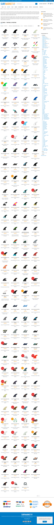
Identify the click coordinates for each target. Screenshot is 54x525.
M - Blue (43, 91)
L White (43, 82)
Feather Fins (44, 41)
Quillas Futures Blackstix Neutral (25, 207)
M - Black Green (44, 89)
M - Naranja (44, 97)
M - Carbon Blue (44, 93)
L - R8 (43, 75)
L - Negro (43, 72)
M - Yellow (43, 108)
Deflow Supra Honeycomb (15, 436)
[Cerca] (36, 4)
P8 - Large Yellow (44, 116)
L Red (43, 80)
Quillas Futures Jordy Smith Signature (5, 296)
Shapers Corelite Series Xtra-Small (5, 475)
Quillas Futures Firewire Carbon (35, 270)
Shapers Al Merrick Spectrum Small (25, 462)
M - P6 (43, 100)
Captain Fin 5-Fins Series (35, 423)
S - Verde (43, 143)
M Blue (43, 110)
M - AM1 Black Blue (45, 85)
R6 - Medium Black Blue (45, 118)
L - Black (43, 58)
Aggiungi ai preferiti (18, 0)
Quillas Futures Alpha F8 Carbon (15, 153)
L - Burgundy (44, 66)
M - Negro (43, 98)
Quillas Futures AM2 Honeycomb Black (5, 207)
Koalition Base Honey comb (35, 102)
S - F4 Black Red (44, 132)
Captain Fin (44, 37)
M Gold (43, 111)
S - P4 (43, 134)
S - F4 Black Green (45, 131)
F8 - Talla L (44, 53)
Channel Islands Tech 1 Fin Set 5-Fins (25, 322)
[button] (48, 3)
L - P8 (43, 73)
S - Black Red (44, 127)
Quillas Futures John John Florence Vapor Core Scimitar (25, 232)
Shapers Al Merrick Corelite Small (15, 449)
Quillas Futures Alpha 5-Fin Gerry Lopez (5, 168)
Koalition (43, 44)
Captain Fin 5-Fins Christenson (25, 423)
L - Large (43, 70)
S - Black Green (44, 123)
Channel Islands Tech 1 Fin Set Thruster (15, 322)
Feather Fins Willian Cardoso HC (25, 102)
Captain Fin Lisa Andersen (25, 411)
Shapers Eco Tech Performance (35, 436)
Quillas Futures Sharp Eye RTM (5, 244)
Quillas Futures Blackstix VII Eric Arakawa (5, 258)
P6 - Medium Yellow (45, 115)
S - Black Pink (44, 125)
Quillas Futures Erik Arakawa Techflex (25, 270)
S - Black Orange (44, 124)
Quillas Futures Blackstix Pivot (35, 207)
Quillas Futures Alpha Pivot (25, 153)
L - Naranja (44, 71)
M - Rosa (43, 104)
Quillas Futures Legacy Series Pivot (25, 181)
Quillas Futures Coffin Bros (35, 257)
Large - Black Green (45, 83)
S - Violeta (43, 144)
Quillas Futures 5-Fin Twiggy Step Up (25, 309)
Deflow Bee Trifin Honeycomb (5, 436)
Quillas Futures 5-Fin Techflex (15, 360)
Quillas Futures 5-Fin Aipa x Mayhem (35, 335)
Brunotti (43, 36)
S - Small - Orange (45, 140)
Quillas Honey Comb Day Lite (35, 47)
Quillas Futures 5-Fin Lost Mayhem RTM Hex (15, 347)
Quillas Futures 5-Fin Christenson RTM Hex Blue (35, 347)
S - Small (43, 139)
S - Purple (43, 136)
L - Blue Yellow (44, 65)
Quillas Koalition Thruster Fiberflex (25, 35)
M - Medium (44, 96)
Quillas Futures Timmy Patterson (15, 244)
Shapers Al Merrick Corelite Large (35, 449)
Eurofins (43, 40)
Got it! (45, 521)
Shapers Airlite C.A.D (5, 449)
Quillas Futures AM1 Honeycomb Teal (25, 195)
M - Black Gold (44, 88)
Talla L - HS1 (44, 146)
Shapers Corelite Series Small (15, 474)
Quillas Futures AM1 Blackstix (35, 194)
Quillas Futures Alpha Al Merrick (25, 167)
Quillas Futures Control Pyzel (15, 270)
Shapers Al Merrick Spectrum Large (35, 462)
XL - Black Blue (44, 148)
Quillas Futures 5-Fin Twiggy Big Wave (15, 309)
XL (42, 147)
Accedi (12, 0)
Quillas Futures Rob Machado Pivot (5, 309)
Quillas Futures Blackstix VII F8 (25, 257)
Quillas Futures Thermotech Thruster (5, 141)
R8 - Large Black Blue (45, 119)
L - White (43, 77)
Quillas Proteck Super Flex (35, 360)
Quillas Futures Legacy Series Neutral (15, 181)
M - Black (43, 87)
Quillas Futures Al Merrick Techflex (15, 194)
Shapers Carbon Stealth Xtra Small (25, 474)
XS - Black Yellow (44, 150)
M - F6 (43, 94)
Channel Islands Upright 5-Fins (25, 334)
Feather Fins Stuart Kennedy (15, 102)
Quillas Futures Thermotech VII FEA (15, 141)
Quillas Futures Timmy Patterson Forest (25, 245)
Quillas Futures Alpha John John (35, 167)
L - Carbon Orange (45, 67)
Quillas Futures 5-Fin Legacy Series (5, 360)
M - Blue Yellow (44, 92)
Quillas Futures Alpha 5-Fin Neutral (35, 154)
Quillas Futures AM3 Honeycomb (15, 207)
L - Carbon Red (44, 68)
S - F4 (43, 130)
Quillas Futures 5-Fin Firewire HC (5, 347)
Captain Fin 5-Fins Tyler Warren (15, 423)
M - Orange (44, 99)
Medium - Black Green (45, 113)
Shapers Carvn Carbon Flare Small (35, 474)
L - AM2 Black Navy (45, 56)
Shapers (43, 46)
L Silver (43, 81)
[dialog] (45, 520)
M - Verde (43, 106)
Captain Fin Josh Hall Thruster (5, 411)
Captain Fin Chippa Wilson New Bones (15, 399)
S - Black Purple (44, 126)
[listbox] (16, 26)
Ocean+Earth (44, 45)
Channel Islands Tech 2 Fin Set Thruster (35, 322)
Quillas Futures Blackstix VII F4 (15, 257)
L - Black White (44, 62)
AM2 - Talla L (44, 51)
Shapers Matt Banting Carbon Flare (5, 487)
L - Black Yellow (44, 63)
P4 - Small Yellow (44, 114)
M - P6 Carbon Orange (45, 101)
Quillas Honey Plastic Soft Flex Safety (15, 48)
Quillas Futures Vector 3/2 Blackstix (5, 195)
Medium (43, 112)
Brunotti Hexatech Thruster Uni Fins (15, 487)
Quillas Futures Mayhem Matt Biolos (25, 296)
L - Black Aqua (44, 59)
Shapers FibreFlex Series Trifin (25, 436)
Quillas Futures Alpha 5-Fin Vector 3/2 (15, 168)
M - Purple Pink (44, 102)
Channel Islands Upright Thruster (15, 334)
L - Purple (43, 74)
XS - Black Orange (45, 149)
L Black (43, 79)
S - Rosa (43, 138)
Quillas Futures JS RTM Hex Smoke (35, 232)
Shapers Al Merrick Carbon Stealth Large (15, 462)
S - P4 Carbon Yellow (45, 135)
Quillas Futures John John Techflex (25, 283)
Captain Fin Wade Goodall (5, 423)
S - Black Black (44, 121)
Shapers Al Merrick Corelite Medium (5, 462)
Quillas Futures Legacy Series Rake (35, 181)
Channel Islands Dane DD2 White (35, 309)
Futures (43, 42)
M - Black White (44, 90)
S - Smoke (43, 142)
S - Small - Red (44, 141)
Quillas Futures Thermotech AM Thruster (35, 127)
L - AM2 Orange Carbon (45, 57)
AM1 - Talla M (44, 50)
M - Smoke (44, 105)
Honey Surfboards (45, 43)
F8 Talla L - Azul (44, 54)
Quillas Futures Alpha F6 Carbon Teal (5, 154)
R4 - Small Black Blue (45, 117)
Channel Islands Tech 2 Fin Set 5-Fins (5, 335)
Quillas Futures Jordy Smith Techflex (15, 296)
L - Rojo (43, 76)
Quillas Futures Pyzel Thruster (35, 295)
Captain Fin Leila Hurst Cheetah (15, 411)
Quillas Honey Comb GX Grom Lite (25, 47)
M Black (43, 109)
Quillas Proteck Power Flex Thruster (25, 360)
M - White (43, 107)
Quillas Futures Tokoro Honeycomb (35, 245)
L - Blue (43, 64)
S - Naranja (44, 133)
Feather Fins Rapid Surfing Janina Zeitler (5, 102)
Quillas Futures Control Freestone (5, 270)
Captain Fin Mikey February (35, 411)
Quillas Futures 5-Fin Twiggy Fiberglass (25, 347)
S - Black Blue (44, 122)
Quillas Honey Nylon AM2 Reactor (5, 47)
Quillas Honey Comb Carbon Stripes (25, 61)
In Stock (43, 152)
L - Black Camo (44, 60)
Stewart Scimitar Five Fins (25, 487)
